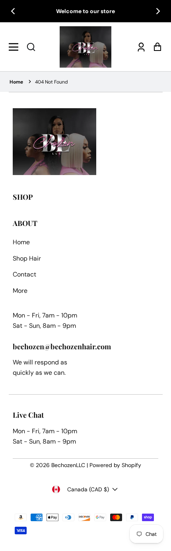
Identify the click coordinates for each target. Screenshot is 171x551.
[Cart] (155, 47)
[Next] (157, 11)
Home (16, 82)
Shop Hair (27, 258)
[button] (31, 47)
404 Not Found (51, 82)
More (20, 290)
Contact (24, 274)
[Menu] (16, 47)
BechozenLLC (68, 465)
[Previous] (13, 11)
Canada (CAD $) (88, 489)
